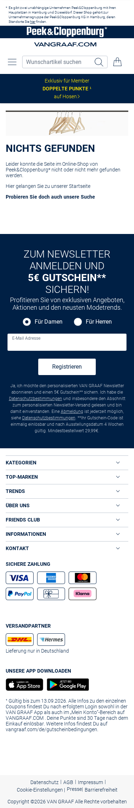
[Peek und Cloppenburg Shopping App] (24, 684)
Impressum (90, 782)
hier (32, 22)
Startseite (79, 186)
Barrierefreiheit (101, 790)
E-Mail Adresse (26, 338)
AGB (68, 782)
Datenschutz (44, 782)
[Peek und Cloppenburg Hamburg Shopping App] (66, 684)
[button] (12, 61)
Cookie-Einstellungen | (41, 790)
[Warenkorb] (117, 62)
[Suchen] (100, 62)
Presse (74, 789)
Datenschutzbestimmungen (35, 398)
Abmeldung (72, 411)
